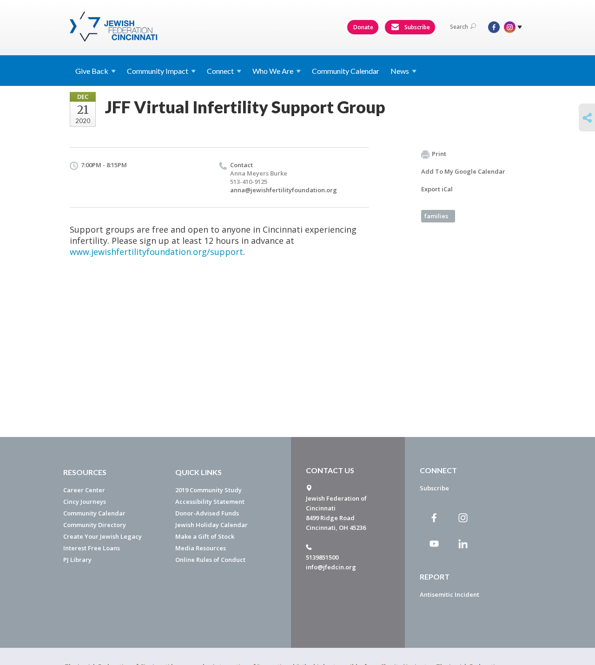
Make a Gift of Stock (204, 536)
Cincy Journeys (84, 501)
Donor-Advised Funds (207, 513)
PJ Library (77, 559)
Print (439, 154)
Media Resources (200, 548)
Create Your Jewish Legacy (102, 536)
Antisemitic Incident (449, 594)
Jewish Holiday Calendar (211, 525)
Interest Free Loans (91, 548)
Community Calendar (345, 70)
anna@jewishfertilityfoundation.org (283, 190)
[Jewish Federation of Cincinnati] (114, 26)
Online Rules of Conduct (210, 559)
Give (91, 70)
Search (459, 27)
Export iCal (437, 189)
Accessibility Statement (210, 501)
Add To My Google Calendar (463, 171)
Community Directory (94, 525)
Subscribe (416, 27)
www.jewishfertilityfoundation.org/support (156, 251)
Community (157, 70)
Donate (363, 27)
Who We (272, 70)
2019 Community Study (208, 490)
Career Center (84, 490)
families (436, 216)
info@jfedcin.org (331, 567)
